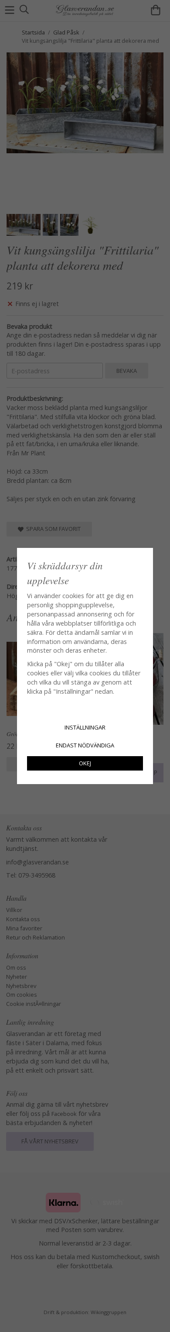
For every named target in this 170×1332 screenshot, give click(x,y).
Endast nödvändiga (85, 745)
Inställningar (85, 727)
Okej (85, 763)
